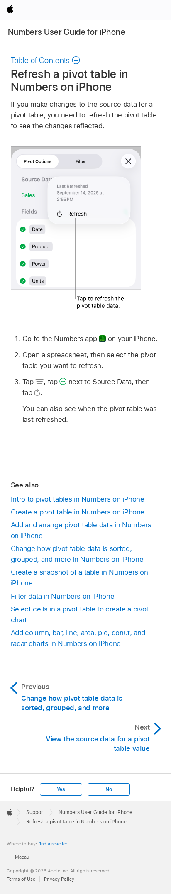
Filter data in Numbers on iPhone (63, 596)
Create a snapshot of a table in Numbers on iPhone (79, 577)
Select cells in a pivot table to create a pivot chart (80, 614)
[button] (46, 60)
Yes (61, 789)
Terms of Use (21, 879)
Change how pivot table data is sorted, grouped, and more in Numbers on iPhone (77, 553)
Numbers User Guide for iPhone (66, 32)
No (108, 789)
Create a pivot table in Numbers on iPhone (77, 512)
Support (35, 812)
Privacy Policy (59, 879)
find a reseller (52, 844)
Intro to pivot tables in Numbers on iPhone (77, 499)
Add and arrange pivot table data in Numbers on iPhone (81, 530)
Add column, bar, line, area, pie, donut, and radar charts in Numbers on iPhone (78, 638)
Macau (22, 857)
